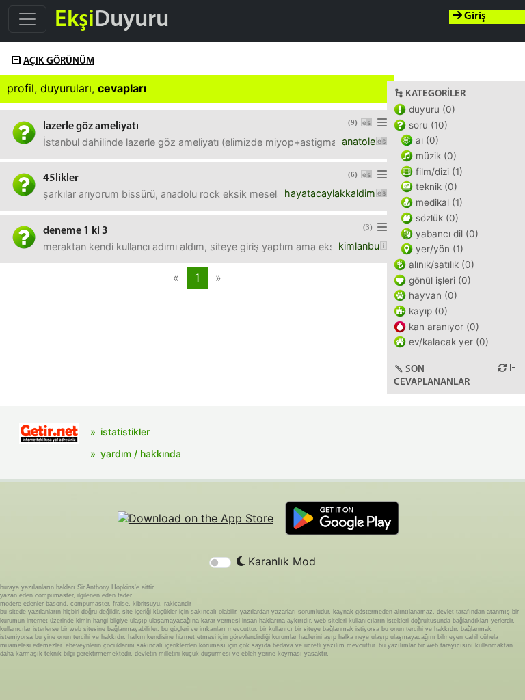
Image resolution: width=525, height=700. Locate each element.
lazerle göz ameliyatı (91, 126)
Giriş (474, 16)
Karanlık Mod (280, 561)
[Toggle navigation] (27, 19)
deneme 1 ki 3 (75, 231)
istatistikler (125, 432)
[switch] (220, 562)
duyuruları (66, 88)
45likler (61, 178)
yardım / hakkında (140, 453)
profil (20, 88)
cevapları (122, 88)
